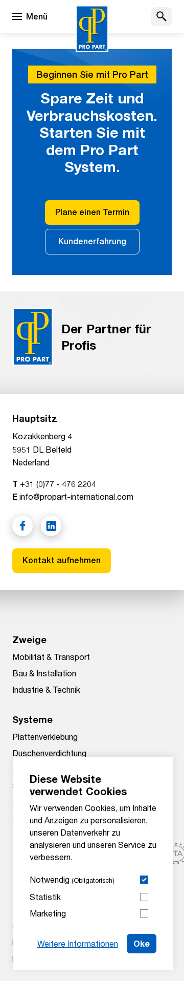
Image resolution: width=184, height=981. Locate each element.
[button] (161, 16)
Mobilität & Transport (51, 657)
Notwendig (72, 879)
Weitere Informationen (77, 943)
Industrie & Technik (46, 689)
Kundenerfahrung (92, 241)
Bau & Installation (44, 673)
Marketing (48, 913)
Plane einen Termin (92, 212)
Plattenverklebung (45, 736)
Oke (141, 943)
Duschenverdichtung (49, 753)
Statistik (45, 897)
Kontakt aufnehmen (61, 560)
